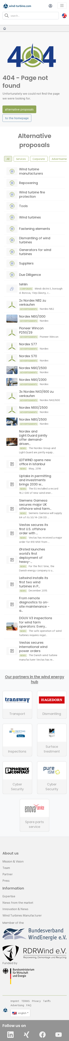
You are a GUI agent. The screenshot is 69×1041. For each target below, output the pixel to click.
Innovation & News (15, 909)
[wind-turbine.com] (4, 28)
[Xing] (26, 1034)
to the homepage (17, 118)
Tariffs (47, 1001)
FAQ (28, 1005)
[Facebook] (42, 1034)
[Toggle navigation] (62, 5)
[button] (64, 15)
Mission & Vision (13, 861)
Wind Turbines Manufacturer (22, 915)
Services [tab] (21, 159)
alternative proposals (19, 109)
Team (6, 868)
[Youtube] (58, 1034)
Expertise (8, 896)
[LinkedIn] (10, 1034)
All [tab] (8, 159)
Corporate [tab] (39, 159)
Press (6, 880)
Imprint (14, 1001)
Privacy (36, 1001)
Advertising (17, 1005)
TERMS (25, 1001)
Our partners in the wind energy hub (34, 679)
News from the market (17, 903)
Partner (7, 874)
